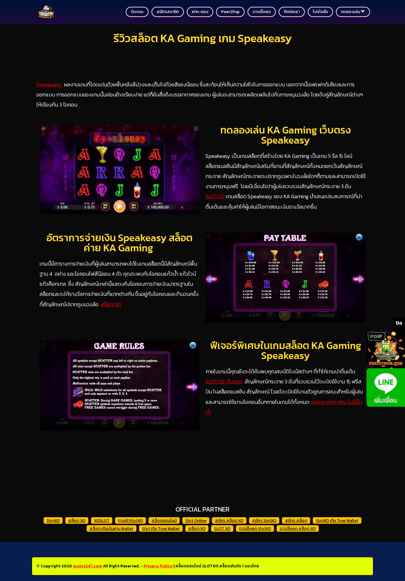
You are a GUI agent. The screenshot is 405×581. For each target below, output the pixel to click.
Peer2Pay (230, 12)
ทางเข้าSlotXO (130, 520)
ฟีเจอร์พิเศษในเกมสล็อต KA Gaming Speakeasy (285, 350)
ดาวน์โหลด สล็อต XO (298, 529)
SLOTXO (214, 196)
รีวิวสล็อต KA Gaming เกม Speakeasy (203, 38)
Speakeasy (49, 84)
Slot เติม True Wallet (161, 529)
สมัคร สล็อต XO (229, 520)
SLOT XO (222, 529)
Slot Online (195, 520)
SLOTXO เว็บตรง (223, 381)
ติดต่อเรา (292, 12)
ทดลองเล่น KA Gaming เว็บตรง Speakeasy (285, 135)
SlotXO (53, 520)
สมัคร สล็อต (296, 520)
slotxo (137, 12)
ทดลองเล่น (351, 12)
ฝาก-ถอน (200, 12)
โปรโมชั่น (320, 12)
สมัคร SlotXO (264, 520)
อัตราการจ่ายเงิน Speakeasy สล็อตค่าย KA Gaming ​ (120, 242)
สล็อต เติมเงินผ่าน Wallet (111, 529)
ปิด (399, 322)
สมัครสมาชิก (168, 12)
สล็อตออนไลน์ (164, 520)
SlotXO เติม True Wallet (337, 520)
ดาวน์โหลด (262, 12)
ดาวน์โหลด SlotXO (255, 529)
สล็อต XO (111, 304)
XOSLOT (101, 520)
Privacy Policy (158, 566)
